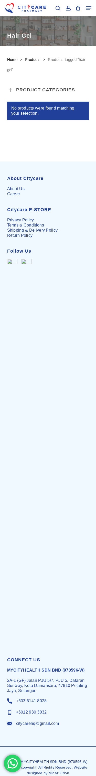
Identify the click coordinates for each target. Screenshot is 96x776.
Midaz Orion (59, 773)
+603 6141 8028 (31, 701)
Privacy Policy (20, 220)
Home (12, 60)
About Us (16, 189)
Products (32, 60)
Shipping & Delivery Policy (32, 230)
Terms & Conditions (25, 225)
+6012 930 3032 (31, 712)
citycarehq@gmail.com (37, 723)
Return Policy (20, 235)
